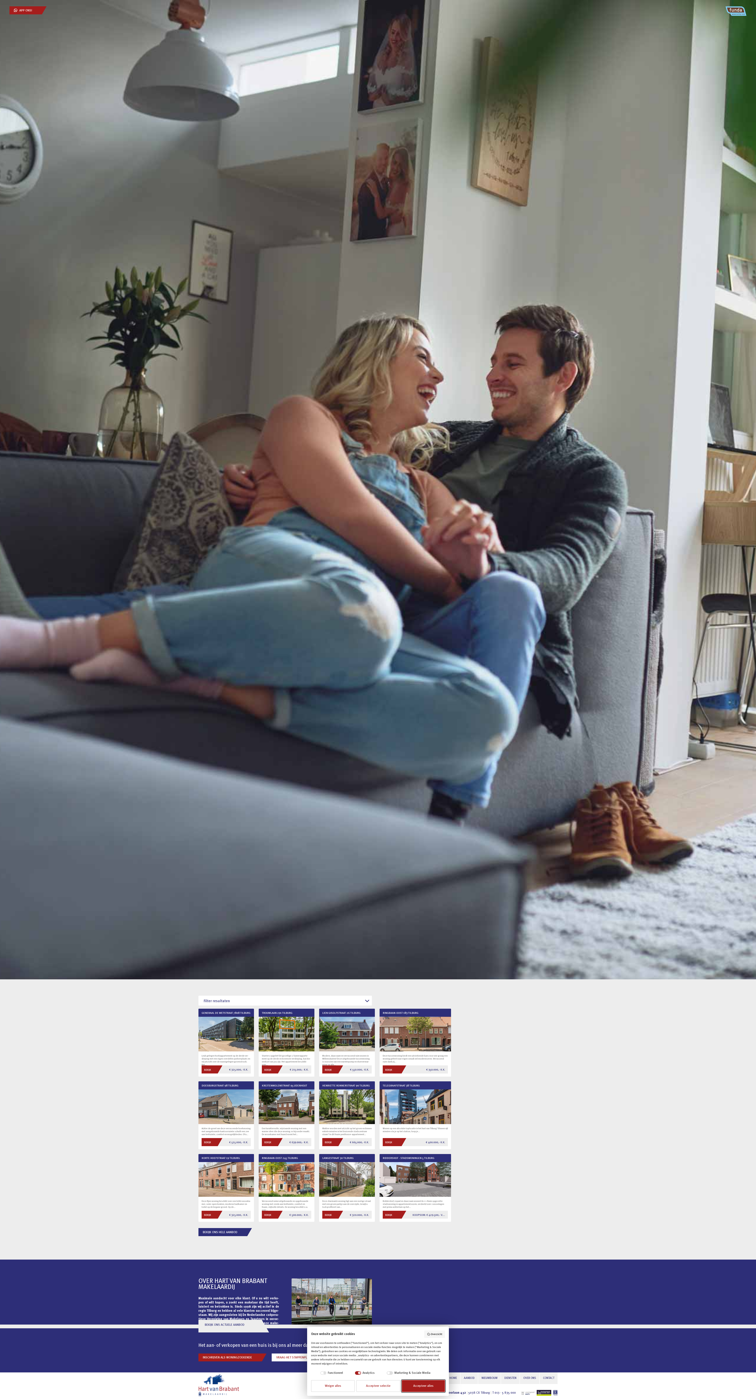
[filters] (285, 1001)
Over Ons (529, 1378)
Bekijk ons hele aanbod (220, 1232)
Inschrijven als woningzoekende (227, 1357)
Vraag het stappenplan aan (296, 1357)
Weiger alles (333, 1386)
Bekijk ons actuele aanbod (225, 1325)
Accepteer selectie (378, 1386)
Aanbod (469, 1378)
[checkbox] (327, 1373)
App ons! (25, 10)
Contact (548, 1378)
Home (453, 1378)
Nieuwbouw (490, 1378)
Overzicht (436, 1334)
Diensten (510, 1378)
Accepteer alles (423, 1386)
